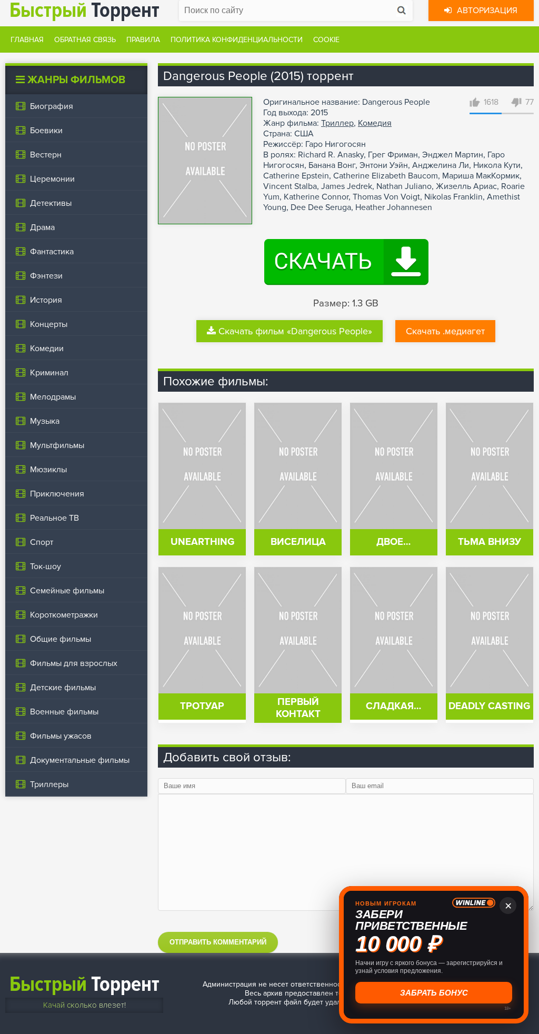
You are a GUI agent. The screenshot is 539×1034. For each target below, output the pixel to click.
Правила (143, 39)
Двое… (393, 542)
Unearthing (202, 542)
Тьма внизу (489, 542)
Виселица (298, 542)
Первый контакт (298, 708)
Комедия (375, 123)
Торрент (84, 984)
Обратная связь (85, 39)
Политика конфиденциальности (237, 39)
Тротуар (202, 706)
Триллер (337, 123)
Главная (27, 39)
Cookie (326, 39)
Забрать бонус (433, 992)
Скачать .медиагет (445, 331)
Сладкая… (393, 706)
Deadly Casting (489, 706)
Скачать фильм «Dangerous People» (295, 331)
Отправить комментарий (217, 942)
